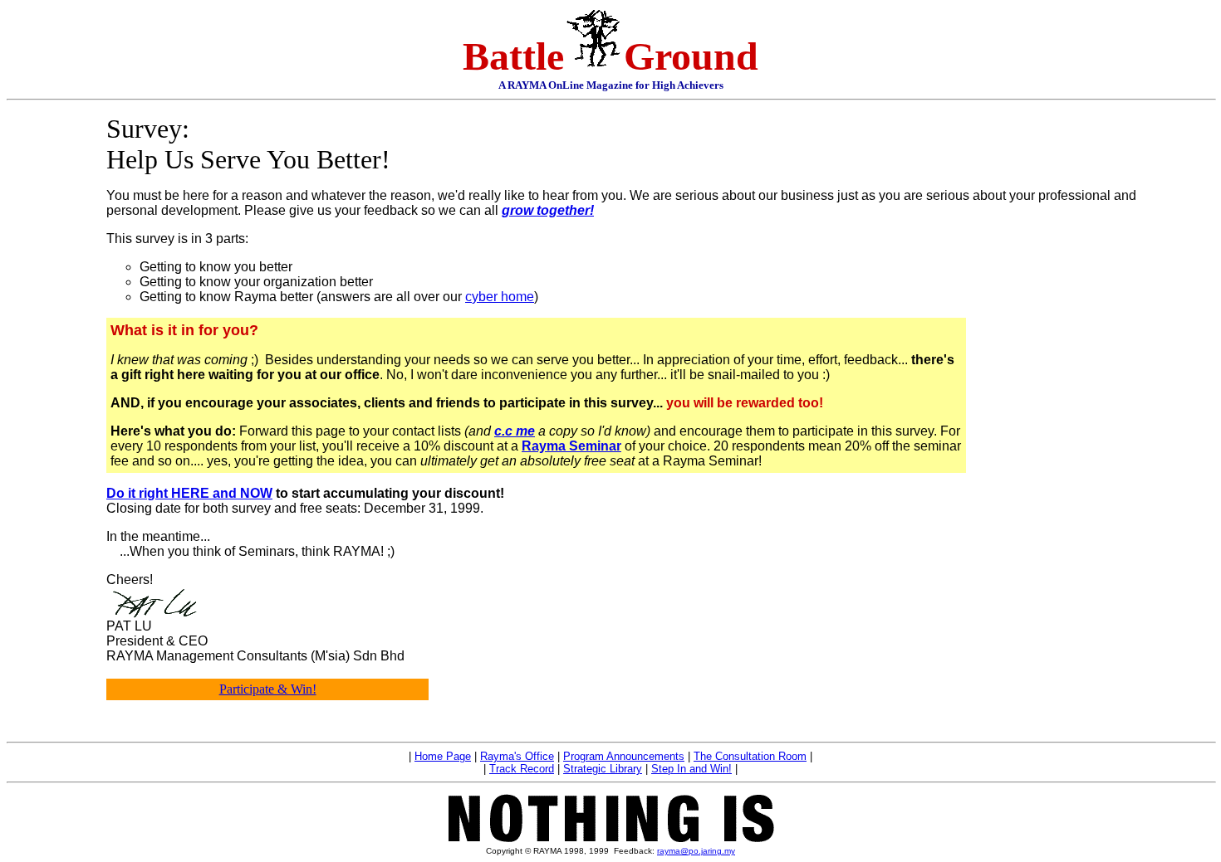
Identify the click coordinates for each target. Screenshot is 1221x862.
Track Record (521, 768)
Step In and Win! (691, 768)
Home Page (442, 756)
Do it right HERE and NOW (189, 493)
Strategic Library (602, 768)
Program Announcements (623, 756)
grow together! (548, 210)
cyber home (499, 297)
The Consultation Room (750, 756)
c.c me (514, 431)
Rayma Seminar (571, 446)
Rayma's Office (517, 756)
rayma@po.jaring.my (696, 850)
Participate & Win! (267, 689)
